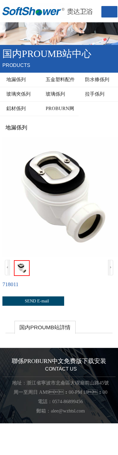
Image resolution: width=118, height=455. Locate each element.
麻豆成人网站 (76, 432)
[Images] (59, 197)
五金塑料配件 (58, 79)
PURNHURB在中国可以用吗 (30, 432)
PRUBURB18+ (34, 426)
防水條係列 (95, 79)
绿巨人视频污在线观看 (30, 445)
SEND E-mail (33, 300)
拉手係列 (93, 93)
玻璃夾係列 (17, 93)
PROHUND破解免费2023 (78, 426)
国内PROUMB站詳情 (44, 327)
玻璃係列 (53, 93)
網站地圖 (9, 426)
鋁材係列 (14, 108)
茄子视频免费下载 (75, 445)
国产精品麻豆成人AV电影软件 (38, 438)
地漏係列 (14, 79)
